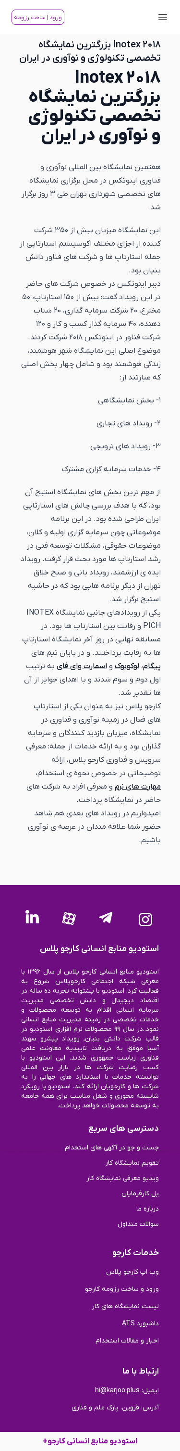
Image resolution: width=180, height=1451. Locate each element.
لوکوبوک (127, 666)
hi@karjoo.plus (117, 1390)
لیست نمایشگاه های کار (125, 1306)
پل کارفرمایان (140, 1193)
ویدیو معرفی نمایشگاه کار (122, 1178)
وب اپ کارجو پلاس (132, 1272)
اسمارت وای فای (82, 666)
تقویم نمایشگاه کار (132, 1163)
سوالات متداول (138, 1224)
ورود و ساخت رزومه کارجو (122, 1289)
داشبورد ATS (140, 1323)
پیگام (152, 666)
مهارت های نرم (138, 786)
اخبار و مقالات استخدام (127, 1340)
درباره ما (147, 1208)
